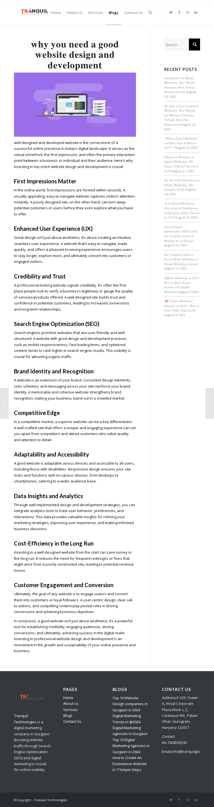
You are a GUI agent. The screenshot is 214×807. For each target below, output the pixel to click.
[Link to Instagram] (187, 12)
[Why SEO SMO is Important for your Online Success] (4, 403)
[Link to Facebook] (179, 12)
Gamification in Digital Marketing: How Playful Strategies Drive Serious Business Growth (179, 85)
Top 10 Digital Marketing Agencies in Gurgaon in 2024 (131, 745)
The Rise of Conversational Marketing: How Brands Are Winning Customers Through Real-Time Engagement (181, 115)
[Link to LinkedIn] (196, 12)
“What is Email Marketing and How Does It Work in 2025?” (181, 143)
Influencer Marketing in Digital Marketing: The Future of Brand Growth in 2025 (181, 164)
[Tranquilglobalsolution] (36, 12)
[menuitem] (56, 12)
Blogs (67, 715)
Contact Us (72, 721)
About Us (71, 703)
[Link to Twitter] (171, 12)
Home (68, 697)
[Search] (150, 12)
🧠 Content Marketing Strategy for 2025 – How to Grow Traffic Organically (181, 305)
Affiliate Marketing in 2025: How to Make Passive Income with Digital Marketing (182, 285)
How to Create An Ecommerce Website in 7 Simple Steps (130, 763)
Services (70, 709)
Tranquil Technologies (50, 800)
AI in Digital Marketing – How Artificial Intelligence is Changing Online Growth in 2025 (182, 210)
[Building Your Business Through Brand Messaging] (209, 403)
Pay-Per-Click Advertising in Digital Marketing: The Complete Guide (182, 184)
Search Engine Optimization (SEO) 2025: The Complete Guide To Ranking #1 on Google (181, 234)
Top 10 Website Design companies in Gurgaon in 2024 (130, 703)
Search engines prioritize (35, 332)
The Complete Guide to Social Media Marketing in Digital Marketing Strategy (181, 259)
